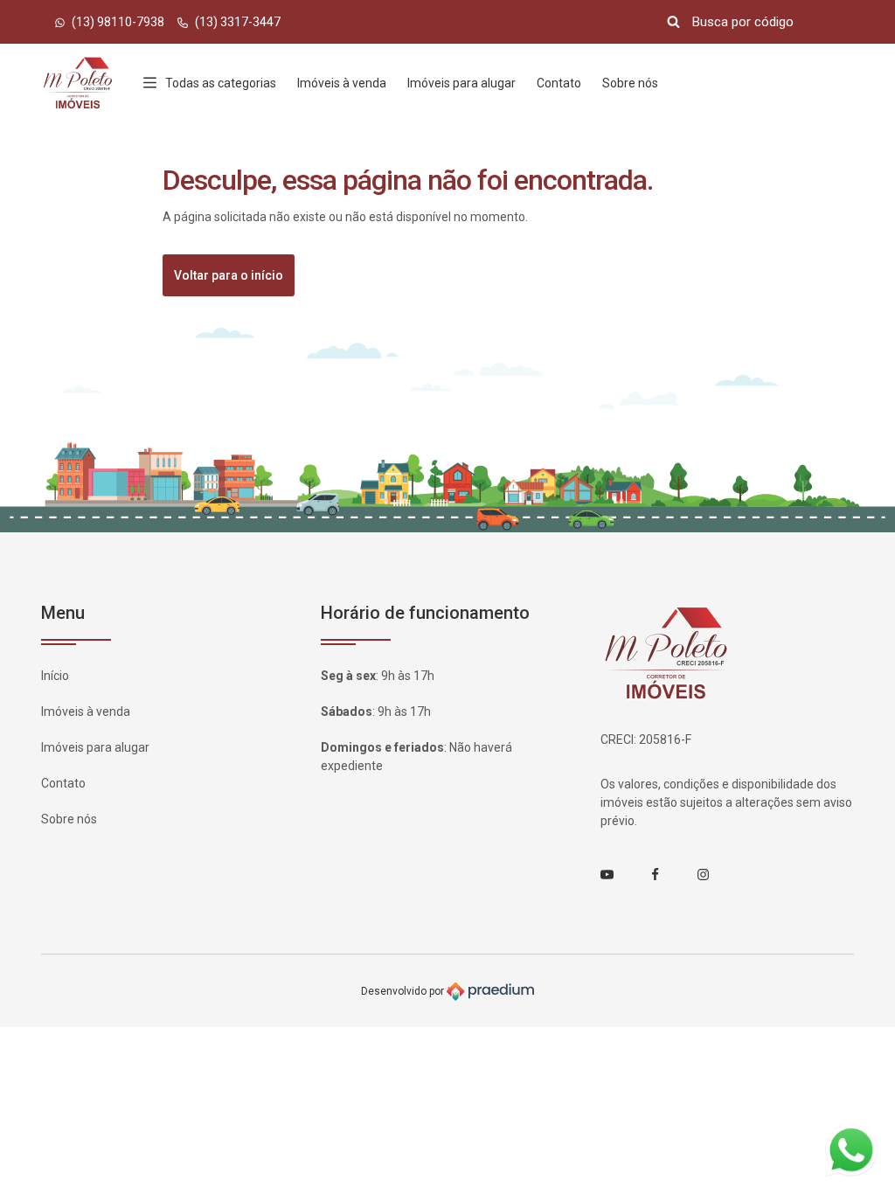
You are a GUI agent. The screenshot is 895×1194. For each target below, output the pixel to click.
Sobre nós (630, 83)
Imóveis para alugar (461, 83)
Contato (559, 83)
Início (55, 676)
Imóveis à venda (341, 83)
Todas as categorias (220, 83)
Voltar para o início (228, 275)
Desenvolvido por (404, 990)
